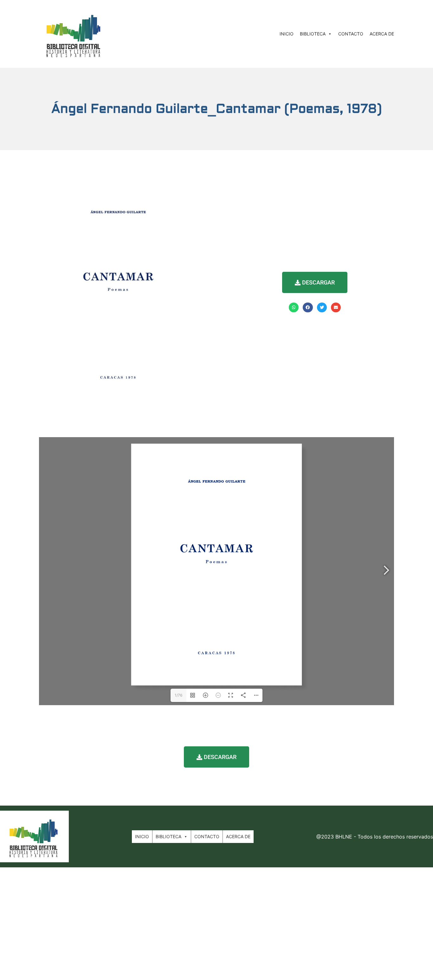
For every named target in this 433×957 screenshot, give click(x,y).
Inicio (287, 33)
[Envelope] (336, 307)
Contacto (350, 33)
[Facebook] (308, 307)
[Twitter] (322, 307)
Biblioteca (313, 33)
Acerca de (382, 33)
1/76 (178, 695)
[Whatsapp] (294, 307)
